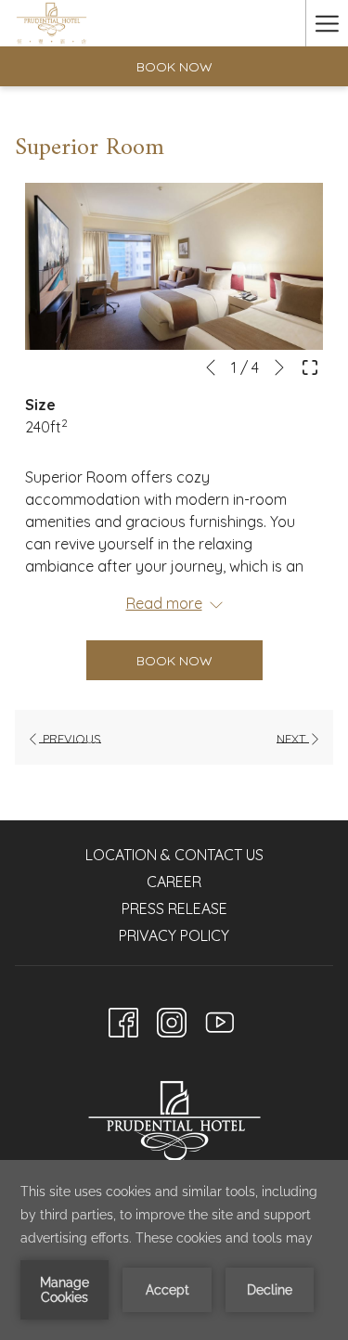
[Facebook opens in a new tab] (123, 1018)
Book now (174, 66)
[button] (174, 267)
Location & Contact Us (174, 854)
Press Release (174, 908)
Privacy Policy (174, 935)
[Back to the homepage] (51, 23)
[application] (174, 1250)
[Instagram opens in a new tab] (172, 1018)
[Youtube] (220, 1018)
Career (174, 881)
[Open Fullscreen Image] (310, 366)
